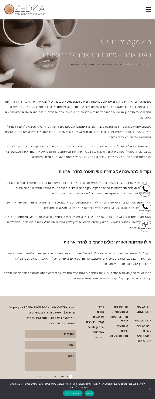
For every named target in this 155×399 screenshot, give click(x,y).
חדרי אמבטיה (143, 307)
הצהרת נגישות (143, 336)
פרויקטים (98, 317)
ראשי (101, 307)
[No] (150, 389)
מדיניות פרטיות (119, 336)
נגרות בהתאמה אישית (119, 318)
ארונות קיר (122, 326)
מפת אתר (98, 332)
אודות (100, 312)
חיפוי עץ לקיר (143, 326)
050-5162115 (37, 312)
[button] (148, 9)
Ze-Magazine (130, 64)
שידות (124, 331)
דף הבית (146, 64)
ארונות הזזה (144, 312)
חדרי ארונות (93, 146)
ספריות (147, 331)
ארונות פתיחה (120, 312)
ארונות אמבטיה (142, 320)
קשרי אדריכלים (95, 322)
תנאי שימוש (144, 341)
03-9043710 (59, 307)
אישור (89, 393)
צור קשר (99, 337)
